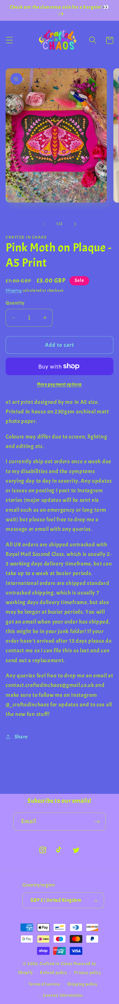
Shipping (13, 290)
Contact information (63, 995)
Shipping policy (82, 984)
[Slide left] (44, 224)
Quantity (15, 303)
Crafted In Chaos (56, 963)
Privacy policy (87, 972)
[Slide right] (75, 224)
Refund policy (53, 972)
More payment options (59, 384)
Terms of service (44, 984)
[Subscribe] (97, 821)
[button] (9, 40)
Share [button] (21, 736)
